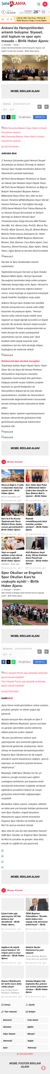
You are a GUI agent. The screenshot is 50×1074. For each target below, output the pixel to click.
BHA (10, 698)
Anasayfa (7, 45)
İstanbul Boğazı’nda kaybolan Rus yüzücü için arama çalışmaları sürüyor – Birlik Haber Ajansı (37, 987)
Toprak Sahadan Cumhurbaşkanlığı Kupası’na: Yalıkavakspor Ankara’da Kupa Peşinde (32, 20)
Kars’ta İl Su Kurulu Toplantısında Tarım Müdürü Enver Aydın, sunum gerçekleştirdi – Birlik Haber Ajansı (12, 524)
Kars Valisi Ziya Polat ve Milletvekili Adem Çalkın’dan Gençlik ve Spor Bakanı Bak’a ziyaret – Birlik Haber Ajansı (37, 492)
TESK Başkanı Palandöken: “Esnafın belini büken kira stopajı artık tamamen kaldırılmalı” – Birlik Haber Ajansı (37, 920)
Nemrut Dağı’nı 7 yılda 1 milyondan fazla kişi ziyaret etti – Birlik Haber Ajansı (12, 489)
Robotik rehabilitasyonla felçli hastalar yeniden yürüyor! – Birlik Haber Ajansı (37, 524)
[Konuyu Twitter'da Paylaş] (8, 117)
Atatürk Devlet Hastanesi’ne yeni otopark (35, 950)
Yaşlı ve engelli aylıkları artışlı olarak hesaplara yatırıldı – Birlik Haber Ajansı (11, 556)
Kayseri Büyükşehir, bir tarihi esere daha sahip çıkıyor (11, 984)
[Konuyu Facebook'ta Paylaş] (3, 117)
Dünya (16, 45)
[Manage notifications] (43, 1068)
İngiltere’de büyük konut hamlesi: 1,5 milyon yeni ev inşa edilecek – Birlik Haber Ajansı (12, 953)
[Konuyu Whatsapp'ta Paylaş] (13, 117)
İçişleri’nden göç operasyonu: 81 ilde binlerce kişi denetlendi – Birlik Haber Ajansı (11, 919)
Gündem (17, 590)
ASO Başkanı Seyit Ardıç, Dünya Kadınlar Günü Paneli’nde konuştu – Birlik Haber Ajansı (37, 558)
